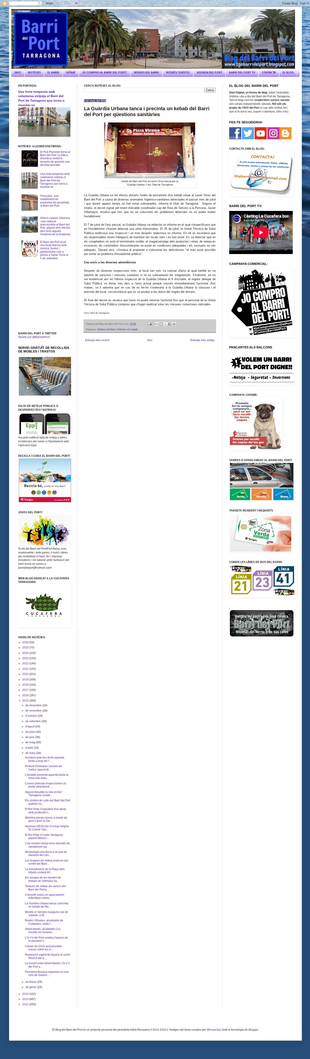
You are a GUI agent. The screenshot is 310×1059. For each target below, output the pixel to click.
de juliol (30, 732)
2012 (25, 1004)
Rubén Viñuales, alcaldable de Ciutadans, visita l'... (44, 922)
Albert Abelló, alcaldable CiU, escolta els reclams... (43, 930)
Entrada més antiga (202, 340)
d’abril (29, 747)
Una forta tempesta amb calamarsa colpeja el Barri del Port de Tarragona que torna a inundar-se (55, 180)
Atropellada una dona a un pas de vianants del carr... (46, 853)
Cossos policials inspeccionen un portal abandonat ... (45, 785)
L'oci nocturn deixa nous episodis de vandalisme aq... (47, 845)
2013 (25, 999)
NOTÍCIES (34, 72)
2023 (25, 658)
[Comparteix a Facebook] (169, 324)
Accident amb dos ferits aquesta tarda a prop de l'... (44, 759)
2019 (25, 679)
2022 (25, 663)
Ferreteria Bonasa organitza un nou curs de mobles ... (47, 973)
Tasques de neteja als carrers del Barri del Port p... (45, 888)
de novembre (33, 710)
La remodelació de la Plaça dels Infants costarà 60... (45, 871)
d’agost (30, 726)
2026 (25, 642)
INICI (18, 72)
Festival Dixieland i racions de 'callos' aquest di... (43, 768)
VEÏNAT (70, 72)
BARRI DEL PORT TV (242, 72)
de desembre (33, 705)
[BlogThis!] (161, 324)
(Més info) (282, 111)
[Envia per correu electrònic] (157, 324)
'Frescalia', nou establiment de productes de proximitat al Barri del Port (54, 200)
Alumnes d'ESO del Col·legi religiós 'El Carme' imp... (47, 828)
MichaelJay (214, 1029)
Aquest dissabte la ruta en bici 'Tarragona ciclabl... (43, 793)
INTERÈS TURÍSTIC (178, 72)
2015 (25, 700)
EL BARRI (53, 72)
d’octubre (31, 715)
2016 (25, 695)
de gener (31, 987)
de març (30, 753)
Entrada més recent (97, 340)
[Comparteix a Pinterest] (174, 324)
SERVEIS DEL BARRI (146, 72)
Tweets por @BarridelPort (34, 337)
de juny (30, 737)
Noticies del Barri (106, 329)
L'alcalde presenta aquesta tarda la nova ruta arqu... (46, 776)
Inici (149, 340)
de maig (30, 742)
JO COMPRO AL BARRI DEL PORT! (104, 72)
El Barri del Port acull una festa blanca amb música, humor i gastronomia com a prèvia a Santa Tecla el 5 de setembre (54, 250)
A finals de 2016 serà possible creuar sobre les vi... (43, 948)
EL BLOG (288, 72)
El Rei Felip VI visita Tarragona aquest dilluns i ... (44, 836)
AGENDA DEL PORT (209, 72)
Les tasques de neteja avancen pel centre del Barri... (46, 862)
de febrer (31, 981)
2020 (25, 674)
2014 (25, 993)
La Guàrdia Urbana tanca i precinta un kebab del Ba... (46, 905)
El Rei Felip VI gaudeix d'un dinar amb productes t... (45, 810)
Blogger (253, 1029)
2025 (25, 647)
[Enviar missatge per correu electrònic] (149, 324)
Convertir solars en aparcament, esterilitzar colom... (44, 896)
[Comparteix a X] (165, 324)
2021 (25, 668)
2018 (25, 684)
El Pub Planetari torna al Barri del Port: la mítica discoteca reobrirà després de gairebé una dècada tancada (55, 158)
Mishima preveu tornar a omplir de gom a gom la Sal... (46, 819)
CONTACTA (269, 72)
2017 (25, 690)
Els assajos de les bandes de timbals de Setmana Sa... (43, 879)
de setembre (33, 721)
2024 (25, 653)
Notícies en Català (127, 329)
